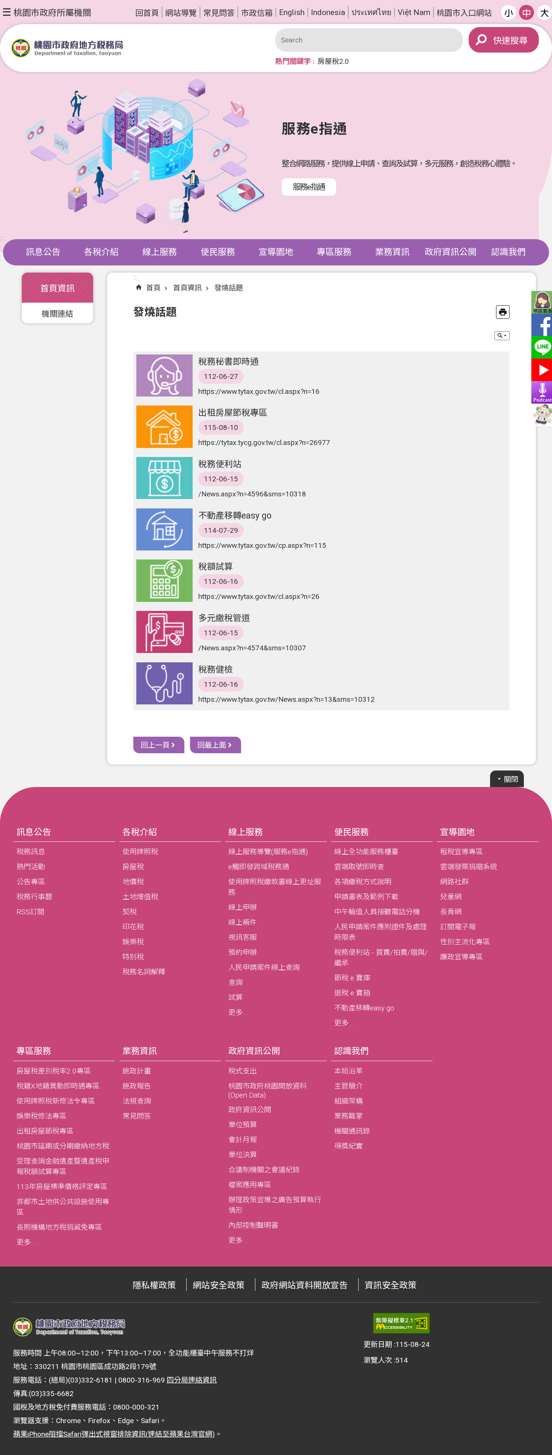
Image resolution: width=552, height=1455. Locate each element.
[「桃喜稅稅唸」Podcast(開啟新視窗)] (540, 392)
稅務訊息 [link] (31, 851)
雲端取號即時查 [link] (359, 866)
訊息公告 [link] (43, 252)
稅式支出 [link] (242, 1071)
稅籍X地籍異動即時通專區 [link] (58, 1086)
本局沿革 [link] (348, 1071)
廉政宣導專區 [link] (461, 957)
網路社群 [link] (454, 882)
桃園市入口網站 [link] (464, 13)
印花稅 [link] (133, 927)
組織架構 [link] (348, 1101)
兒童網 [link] (451, 897)
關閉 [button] (511, 779)
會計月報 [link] (242, 1139)
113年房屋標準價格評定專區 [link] (62, 1186)
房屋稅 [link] (133, 866)
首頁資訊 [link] (187, 287)
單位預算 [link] (242, 1124)
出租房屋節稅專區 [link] (45, 1131)
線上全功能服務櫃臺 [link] (366, 851)
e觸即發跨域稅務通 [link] (258, 866)
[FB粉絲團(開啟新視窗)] (540, 325)
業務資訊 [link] (392, 252)
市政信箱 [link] (257, 13)
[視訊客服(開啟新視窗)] (540, 302)
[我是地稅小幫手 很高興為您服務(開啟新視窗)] (540, 415)
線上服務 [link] (159, 252)
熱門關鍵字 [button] (293, 61)
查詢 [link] (235, 982)
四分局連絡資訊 (192, 1380)
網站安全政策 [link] (218, 1285)
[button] (47, 12)
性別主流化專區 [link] (465, 942)
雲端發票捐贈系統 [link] (468, 866)
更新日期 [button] (377, 1344)
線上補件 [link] (242, 922)
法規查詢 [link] (136, 1101)
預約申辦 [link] (242, 952)
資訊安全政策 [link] (390, 1285)
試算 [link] (235, 997)
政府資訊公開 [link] (451, 252)
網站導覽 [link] (181, 13)
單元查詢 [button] (502, 335)
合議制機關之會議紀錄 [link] (264, 1170)
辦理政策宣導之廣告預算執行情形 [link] (274, 1205)
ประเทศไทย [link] (371, 12)
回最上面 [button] (212, 745)
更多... (238, 1012)
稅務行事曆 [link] (34, 897)
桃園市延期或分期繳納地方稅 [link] (63, 1146)
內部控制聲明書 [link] (253, 1225)
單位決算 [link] (242, 1154)
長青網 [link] (451, 912)
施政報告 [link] (136, 1086)
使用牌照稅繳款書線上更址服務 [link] (274, 887)
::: (2, 238)
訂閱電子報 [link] (458, 927)
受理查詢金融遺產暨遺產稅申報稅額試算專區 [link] (63, 1166)
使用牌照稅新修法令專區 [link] (56, 1101)
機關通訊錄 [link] (352, 1131)
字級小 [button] (508, 12)
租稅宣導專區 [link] (461, 851)
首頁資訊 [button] (57, 288)
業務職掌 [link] (348, 1116)
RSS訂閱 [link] (30, 912)
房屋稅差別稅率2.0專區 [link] (54, 1071)
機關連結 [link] (57, 313)
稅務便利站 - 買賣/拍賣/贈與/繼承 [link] (381, 957)
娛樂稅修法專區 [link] (41, 1116)
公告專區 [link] (31, 882)
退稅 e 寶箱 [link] (352, 993)
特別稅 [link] (133, 957)
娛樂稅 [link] (133, 942)
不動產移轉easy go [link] (364, 1008)
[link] (401, 1323)
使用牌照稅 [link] (140, 851)
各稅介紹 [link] (101, 252)
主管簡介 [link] (348, 1086)
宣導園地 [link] (276, 252)
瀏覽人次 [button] (377, 1360)
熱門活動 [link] (31, 866)
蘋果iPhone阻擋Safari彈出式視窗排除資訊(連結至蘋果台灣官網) (114, 1434)
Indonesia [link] (328, 12)
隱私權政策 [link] (154, 1285)
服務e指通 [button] (309, 186)
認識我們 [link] (508, 252)
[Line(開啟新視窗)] (540, 347)
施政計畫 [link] (136, 1071)
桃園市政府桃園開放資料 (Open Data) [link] (267, 1090)
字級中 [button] (526, 12)
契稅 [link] (129, 912)
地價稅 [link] (133, 882)
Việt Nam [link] (414, 12)
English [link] (292, 12)
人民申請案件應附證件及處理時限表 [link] (380, 932)
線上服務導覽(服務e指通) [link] (268, 851)
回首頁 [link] (147, 13)
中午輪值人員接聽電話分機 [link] (377, 912)
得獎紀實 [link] (348, 1146)
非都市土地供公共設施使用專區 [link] (63, 1207)
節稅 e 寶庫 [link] (352, 978)
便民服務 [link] (218, 252)
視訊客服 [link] (242, 937)
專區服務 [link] (334, 252)
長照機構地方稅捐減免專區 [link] (59, 1227)
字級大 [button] (544, 12)
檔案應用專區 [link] (249, 1185)
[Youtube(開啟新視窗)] (540, 370)
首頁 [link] (153, 287)
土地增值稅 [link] (140, 897)
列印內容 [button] (503, 312)
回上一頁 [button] (155, 745)
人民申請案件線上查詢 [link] (264, 967)
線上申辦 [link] (242, 907)
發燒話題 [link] (228, 287)
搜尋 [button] (519, 41)
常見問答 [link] (219, 13)
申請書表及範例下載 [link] (366, 897)
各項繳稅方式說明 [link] (362, 882)
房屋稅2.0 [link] (333, 61)
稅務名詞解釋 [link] (143, 972)
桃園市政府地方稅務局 (67, 48)
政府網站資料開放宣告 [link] (304, 1285)
